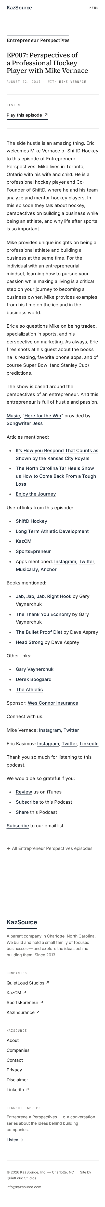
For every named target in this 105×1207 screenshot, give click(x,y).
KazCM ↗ (17, 992)
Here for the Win (42, 415)
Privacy (14, 1069)
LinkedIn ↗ (18, 1089)
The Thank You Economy (43, 614)
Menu (94, 8)
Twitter (86, 561)
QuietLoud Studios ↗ (28, 983)
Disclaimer (17, 1079)
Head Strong (29, 642)
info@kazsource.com (24, 1187)
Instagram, (65, 561)
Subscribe (27, 802)
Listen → (15, 1139)
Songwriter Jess (25, 423)
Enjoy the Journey (36, 494)
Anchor (49, 569)
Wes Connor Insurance (53, 703)
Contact (15, 1060)
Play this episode (27, 115)
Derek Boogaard (33, 679)
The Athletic (29, 689)
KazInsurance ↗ (23, 1012)
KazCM (23, 541)
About (13, 1040)
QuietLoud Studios (21, 1178)
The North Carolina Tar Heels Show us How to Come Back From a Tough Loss (56, 476)
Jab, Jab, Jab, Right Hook (43, 596)
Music (13, 415)
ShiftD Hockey (31, 521)
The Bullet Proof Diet (39, 632)
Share (22, 812)
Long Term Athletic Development (52, 531)
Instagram (50, 730)
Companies (18, 1050)
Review (24, 792)
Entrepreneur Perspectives (38, 40)
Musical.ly (27, 569)
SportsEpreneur (33, 551)
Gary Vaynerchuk (35, 669)
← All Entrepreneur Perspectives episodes (50, 848)
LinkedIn (89, 743)
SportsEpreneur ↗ (25, 1002)
